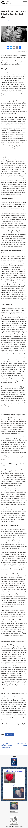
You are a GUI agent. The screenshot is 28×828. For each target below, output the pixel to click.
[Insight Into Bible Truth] (6, 2)
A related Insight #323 (7, 728)
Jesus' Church (9, 734)
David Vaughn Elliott (8, 20)
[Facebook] (8, 47)
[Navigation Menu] (25, 2)
